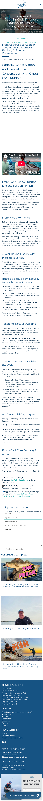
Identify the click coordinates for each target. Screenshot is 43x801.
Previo (17, 38)
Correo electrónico (11, 522)
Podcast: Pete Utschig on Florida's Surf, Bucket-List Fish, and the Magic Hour (21, 666)
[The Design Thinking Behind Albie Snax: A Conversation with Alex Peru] (21, 569)
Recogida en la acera (9, 755)
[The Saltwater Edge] (21, 5)
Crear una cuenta (8, 736)
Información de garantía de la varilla (15, 697)
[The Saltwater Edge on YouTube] (5, 742)
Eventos (5, 723)
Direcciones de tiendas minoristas (14, 757)
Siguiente (24, 38)
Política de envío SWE (10, 691)
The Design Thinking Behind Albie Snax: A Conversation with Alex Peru (21, 585)
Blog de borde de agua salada (25, 42)
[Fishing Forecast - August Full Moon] (21, 610)
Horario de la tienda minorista (12, 753)
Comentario (8, 529)
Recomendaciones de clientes (13, 738)
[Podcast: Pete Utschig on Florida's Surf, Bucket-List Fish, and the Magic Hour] (21, 649)
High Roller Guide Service (19, 480)
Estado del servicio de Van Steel (13, 770)
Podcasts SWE (7, 719)
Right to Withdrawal (9, 704)
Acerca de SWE (7, 714)
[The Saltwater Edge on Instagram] (3, 742)
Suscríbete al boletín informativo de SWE (17, 712)
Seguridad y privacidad (10, 702)
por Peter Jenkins (7, 59)
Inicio (9, 42)
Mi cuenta (5, 733)
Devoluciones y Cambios (11, 695)
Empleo (5, 725)
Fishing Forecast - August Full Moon (21, 628)
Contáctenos (6, 689)
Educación (6, 721)
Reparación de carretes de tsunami (15, 700)
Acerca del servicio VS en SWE (13, 765)
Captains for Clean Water (22, 496)
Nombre (7, 514)
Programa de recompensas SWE (14, 693)
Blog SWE (6, 716)
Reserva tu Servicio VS (10, 767)
